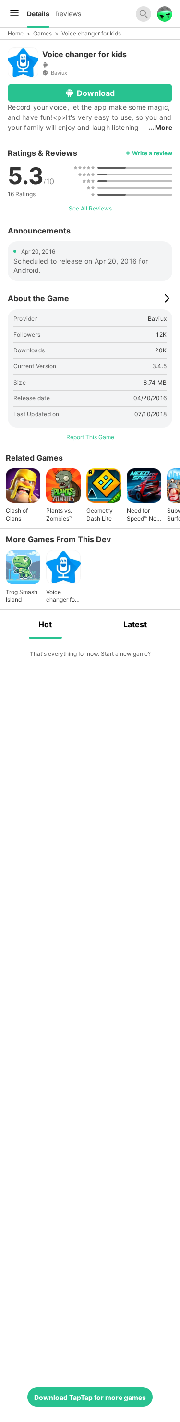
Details (38, 14)
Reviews (68, 14)
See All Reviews (90, 208)
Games (42, 33)
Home (16, 33)
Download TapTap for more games (90, 1397)
